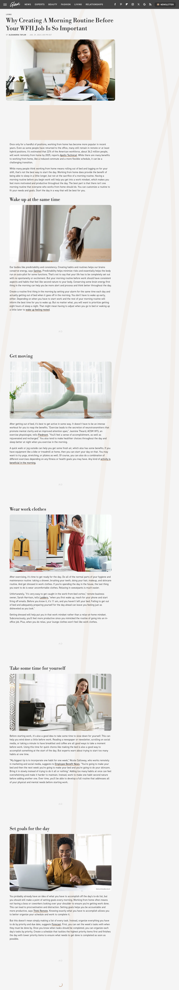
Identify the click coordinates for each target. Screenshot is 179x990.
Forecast (56, 924)
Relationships (94, 4)
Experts (40, 4)
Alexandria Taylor (17, 35)
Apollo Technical (68, 155)
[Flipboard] (126, 5)
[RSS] (150, 5)
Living (78, 4)
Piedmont (43, 434)
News (28, 4)
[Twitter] (138, 5)
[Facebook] (115, 5)
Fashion (66, 4)
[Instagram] (132, 5)
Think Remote (40, 910)
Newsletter (167, 4)
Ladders (44, 597)
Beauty (52, 4)
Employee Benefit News (67, 764)
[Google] (144, 5)
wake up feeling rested (38, 309)
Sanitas (37, 270)
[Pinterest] (121, 5)
